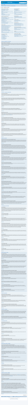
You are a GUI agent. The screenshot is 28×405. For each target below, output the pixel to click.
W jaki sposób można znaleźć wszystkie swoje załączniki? (19, 32)
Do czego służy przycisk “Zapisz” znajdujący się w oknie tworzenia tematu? (7, 31)
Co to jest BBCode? (3, 34)
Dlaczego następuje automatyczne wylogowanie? (5, 14)
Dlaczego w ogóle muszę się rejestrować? (5, 9)
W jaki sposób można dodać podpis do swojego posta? (6, 26)
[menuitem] (4, 4)
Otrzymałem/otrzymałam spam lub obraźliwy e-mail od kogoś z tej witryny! (20, 17)
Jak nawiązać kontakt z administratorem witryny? (18, 36)
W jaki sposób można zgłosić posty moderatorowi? (5, 30)
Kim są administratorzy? (16, 9)
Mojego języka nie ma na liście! (4, 20)
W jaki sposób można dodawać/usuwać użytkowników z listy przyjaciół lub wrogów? (19, 21)
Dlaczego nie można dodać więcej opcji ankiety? (5, 27)
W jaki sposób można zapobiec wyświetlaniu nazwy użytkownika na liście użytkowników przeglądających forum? (7, 17)
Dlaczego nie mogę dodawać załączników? (5, 29)
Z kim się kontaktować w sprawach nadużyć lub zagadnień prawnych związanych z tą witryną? (20, 35)
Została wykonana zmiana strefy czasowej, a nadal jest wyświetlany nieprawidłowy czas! (7, 19)
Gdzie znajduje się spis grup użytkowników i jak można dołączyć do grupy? (20, 11)
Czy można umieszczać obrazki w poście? (5, 36)
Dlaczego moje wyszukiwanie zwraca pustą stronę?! (19, 24)
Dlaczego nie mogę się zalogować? (4, 12)
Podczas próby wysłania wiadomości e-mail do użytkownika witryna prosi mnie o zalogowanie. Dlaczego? (7, 23)
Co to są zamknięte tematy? (3, 38)
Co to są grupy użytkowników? (17, 10)
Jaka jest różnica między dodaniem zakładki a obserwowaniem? (20, 27)
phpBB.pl (17, 398)
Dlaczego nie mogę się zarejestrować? (4, 10)
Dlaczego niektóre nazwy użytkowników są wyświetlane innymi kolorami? (19, 13)
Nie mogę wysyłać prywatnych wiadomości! (18, 16)
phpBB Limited (18, 374)
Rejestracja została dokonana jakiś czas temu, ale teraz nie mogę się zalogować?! (7, 13)
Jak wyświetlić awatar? (3, 21)
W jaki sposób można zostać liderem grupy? (18, 12)
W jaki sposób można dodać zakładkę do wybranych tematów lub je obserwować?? (20, 28)
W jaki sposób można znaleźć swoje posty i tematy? (18, 25)
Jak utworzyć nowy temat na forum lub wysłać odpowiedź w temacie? (7, 25)
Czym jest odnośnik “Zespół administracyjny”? (18, 14)
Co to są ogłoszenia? (3, 37)
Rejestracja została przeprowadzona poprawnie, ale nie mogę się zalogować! (7, 11)
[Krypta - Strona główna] (4, 2)
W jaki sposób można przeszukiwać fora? (18, 23)
